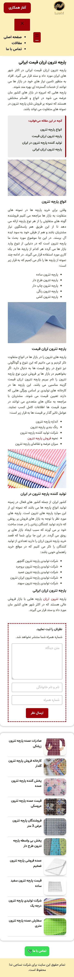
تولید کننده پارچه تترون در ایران (42, 143)
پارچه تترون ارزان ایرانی (47, 149)
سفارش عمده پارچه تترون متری (25, 923)
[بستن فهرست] (22, 25)
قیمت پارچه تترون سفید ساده (26, 883)
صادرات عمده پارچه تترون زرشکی (25, 743)
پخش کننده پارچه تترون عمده (26, 783)
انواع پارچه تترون (51, 129)
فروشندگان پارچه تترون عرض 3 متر (27, 823)
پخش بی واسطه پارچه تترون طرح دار (27, 843)
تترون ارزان (50, 599)
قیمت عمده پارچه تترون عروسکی (26, 803)
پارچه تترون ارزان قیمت (47, 136)
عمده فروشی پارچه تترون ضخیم (26, 863)
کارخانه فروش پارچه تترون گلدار (25, 763)
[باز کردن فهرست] (37, 37)
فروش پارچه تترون (39, 438)
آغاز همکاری (17, 8)
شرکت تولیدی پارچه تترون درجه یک (25, 903)
